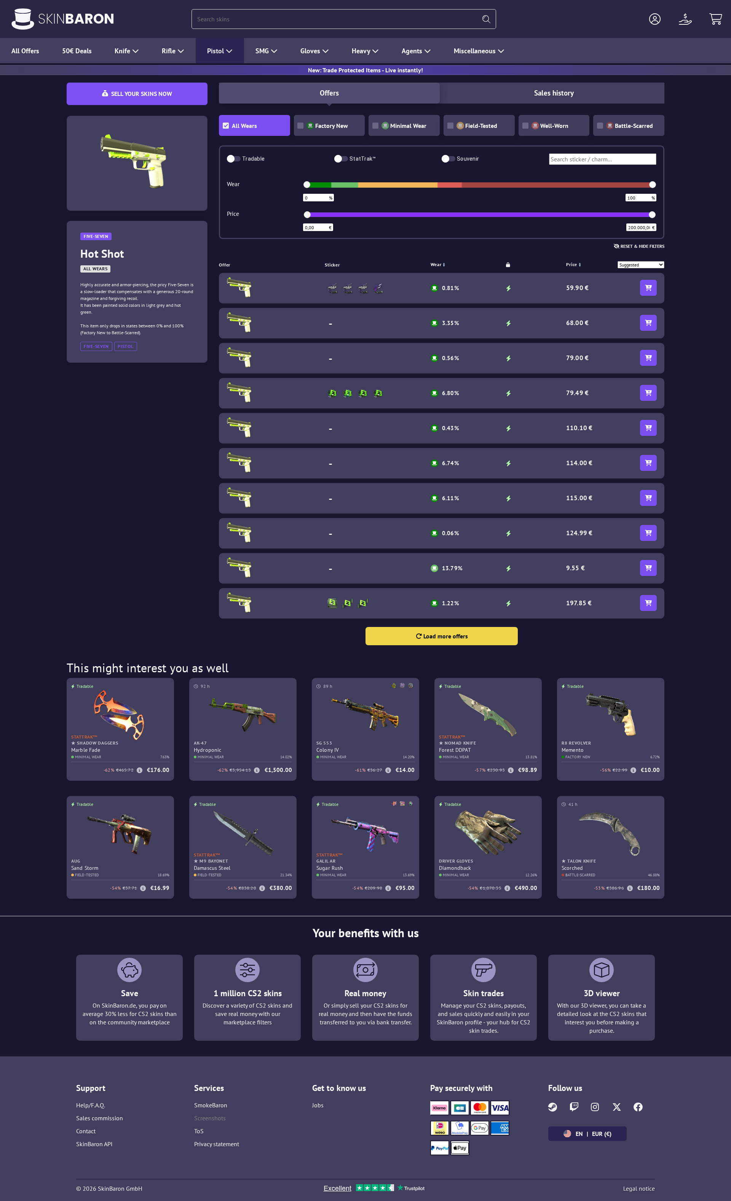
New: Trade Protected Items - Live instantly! (365, 70)
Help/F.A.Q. (90, 1105)
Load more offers (445, 636)
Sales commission (99, 1118)
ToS (199, 1131)
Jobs (318, 1105)
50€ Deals (77, 50)
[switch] (234, 158)
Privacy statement (216, 1144)
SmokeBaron (210, 1105)
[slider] (306, 184)
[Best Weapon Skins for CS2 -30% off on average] (22, 19)
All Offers (25, 50)
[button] (655, 19)
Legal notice (639, 1188)
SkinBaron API (94, 1144)
